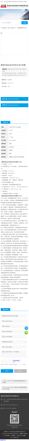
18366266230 (26, 328)
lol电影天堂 (3, 440)
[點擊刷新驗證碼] (17, 361)
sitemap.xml (15, 437)
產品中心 (13, 27)
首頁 (9, 27)
